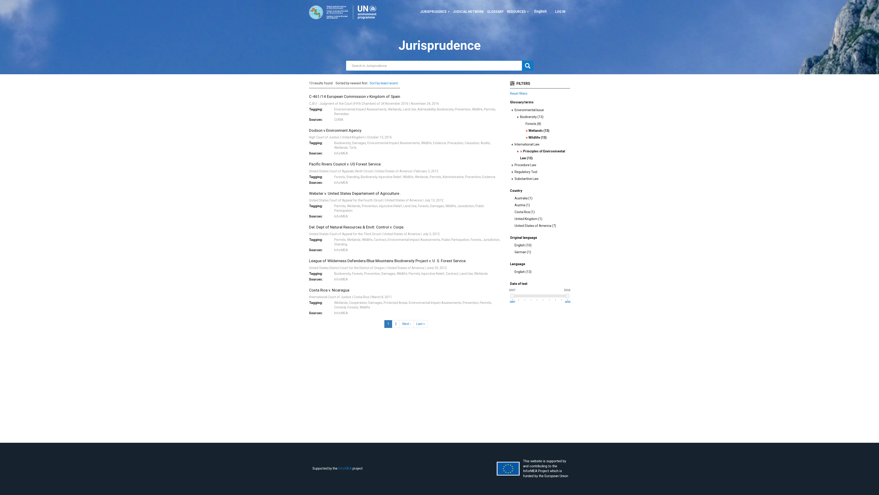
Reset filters (518, 93)
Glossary (495, 12)
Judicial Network (468, 12)
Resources (516, 12)
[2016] (568, 296)
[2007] (512, 296)
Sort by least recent (384, 83)
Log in (560, 12)
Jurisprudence (433, 12)
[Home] (344, 12)
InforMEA (345, 468)
